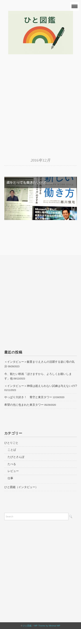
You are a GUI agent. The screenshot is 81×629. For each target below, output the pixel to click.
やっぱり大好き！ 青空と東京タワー (28, 397)
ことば (12, 449)
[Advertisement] (40, 108)
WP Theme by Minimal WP (47, 625)
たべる (12, 464)
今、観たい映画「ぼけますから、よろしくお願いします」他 (38, 376)
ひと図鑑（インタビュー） (21, 487)
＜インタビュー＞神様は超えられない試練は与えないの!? (40, 385)
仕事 (10, 478)
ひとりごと (11, 442)
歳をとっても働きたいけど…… (29, 182)
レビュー (13, 471)
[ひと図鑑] (40, 13)
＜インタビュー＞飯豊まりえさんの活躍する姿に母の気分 (39, 364)
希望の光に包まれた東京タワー (24, 404)
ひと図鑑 (27, 625)
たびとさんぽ (16, 457)
